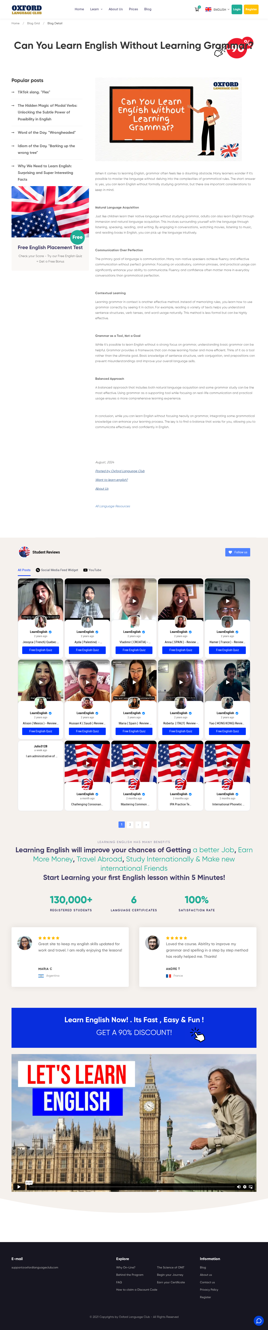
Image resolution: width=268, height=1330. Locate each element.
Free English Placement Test (50, 247)
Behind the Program (129, 1274)
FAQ (119, 1282)
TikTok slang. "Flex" (34, 92)
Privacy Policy (209, 1289)
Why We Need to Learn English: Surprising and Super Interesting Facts (45, 173)
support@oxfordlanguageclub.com (35, 1267)
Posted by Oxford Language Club (120, 471)
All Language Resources (112, 506)
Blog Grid (33, 23)
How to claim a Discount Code (136, 1289)
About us (206, 1274)
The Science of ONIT (170, 1267)
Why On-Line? (125, 1267)
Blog (147, 9)
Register (251, 9)
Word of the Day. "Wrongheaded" (47, 133)
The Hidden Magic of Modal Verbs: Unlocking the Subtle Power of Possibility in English (47, 112)
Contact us (207, 1282)
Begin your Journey (170, 1274)
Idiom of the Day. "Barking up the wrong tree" (46, 149)
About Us (101, 488)
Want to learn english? (111, 480)
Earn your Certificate (171, 1282)
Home (79, 9)
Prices (133, 9)
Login (237, 9)
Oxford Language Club (134, 1317)
